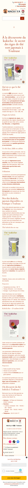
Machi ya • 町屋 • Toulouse (14, 425)
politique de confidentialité (11, 483)
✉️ (25, 2)
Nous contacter (9, 455)
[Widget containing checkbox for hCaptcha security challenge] (12, 471)
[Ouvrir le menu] (14, 27)
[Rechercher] (22, 18)
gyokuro (20, 130)
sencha (4, 132)
